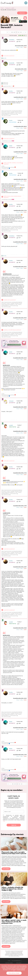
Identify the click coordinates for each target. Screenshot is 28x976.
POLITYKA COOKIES (9, 962)
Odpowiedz (22, 13)
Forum (2, 8)
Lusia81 (11, 425)
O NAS (9, 960)
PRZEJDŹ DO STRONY (14, 973)
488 (12, 32)
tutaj (4, 821)
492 (21, 32)
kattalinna (11, 39)
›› (25, 32)
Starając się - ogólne (9, 8)
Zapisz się (13, 825)
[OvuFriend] (7, 3)
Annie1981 (11, 63)
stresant (11, 401)
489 (14, 32)
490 (16, 32)
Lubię (21, 47)
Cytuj (17, 47)
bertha (11, 91)
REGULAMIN (18, 962)
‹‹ (7, 32)
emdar (10, 145)
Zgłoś (25, 47)
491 (18, 32)
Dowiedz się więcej (21, 969)
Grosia (10, 120)
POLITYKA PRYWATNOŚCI (16, 960)
